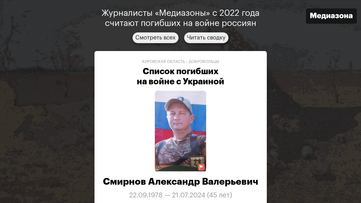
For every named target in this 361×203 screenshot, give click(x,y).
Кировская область (163, 62)
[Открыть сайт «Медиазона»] (331, 16)
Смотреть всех (155, 38)
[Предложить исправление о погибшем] (201, 167)
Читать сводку (206, 38)
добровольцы (204, 62)
